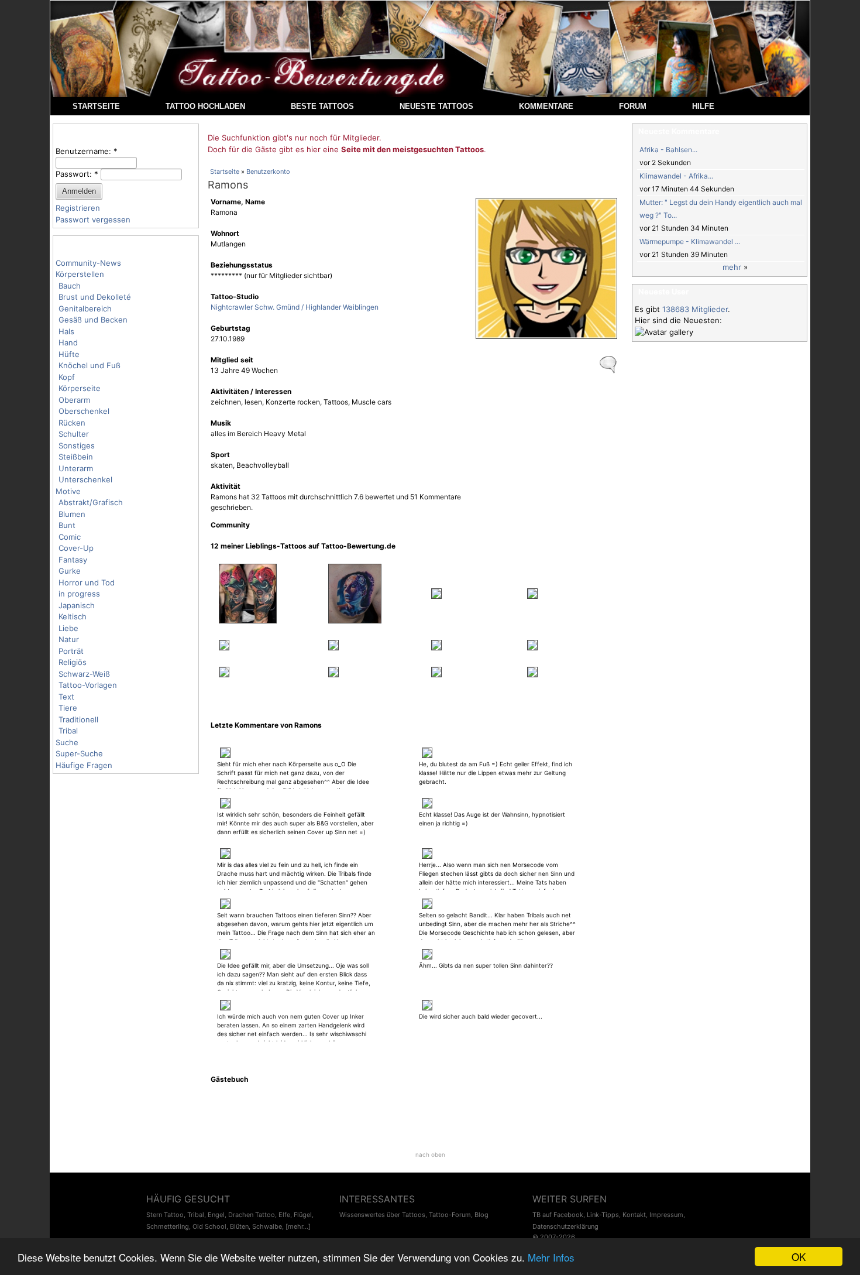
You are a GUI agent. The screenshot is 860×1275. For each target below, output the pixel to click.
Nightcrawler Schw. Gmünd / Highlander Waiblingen (295, 307)
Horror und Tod (87, 582)
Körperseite (80, 388)
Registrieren (78, 207)
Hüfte (69, 354)
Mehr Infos (551, 1257)
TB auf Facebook (557, 1215)
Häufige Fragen (84, 765)
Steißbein (76, 456)
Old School (209, 1226)
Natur (69, 639)
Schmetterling (167, 1226)
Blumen (72, 514)
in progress (79, 593)
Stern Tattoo (165, 1215)
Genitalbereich (85, 308)
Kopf (67, 377)
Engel (216, 1215)
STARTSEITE (96, 106)
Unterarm (76, 468)
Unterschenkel (85, 479)
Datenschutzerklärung (565, 1226)
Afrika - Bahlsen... (668, 149)
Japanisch (77, 605)
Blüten (239, 1226)
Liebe (68, 628)
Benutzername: (87, 151)
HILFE (703, 106)
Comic (70, 536)
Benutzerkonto (268, 171)
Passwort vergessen (93, 219)
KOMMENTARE (546, 106)
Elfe (284, 1215)
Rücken (72, 422)
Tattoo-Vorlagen (88, 685)
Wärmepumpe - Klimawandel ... (689, 241)
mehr (732, 267)
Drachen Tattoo (251, 1215)
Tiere (68, 707)
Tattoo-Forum (450, 1215)
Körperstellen (80, 274)
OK (799, 1256)
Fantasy (73, 559)
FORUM (632, 106)
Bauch (70, 285)
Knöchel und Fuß (90, 365)
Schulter (74, 433)
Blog (481, 1215)
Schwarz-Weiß (84, 673)
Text (66, 696)
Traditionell (78, 719)
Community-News (88, 263)
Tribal (68, 730)
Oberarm (74, 400)
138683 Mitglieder (695, 309)
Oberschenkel (84, 411)
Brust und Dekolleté (95, 296)
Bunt (67, 525)
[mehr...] (298, 1226)
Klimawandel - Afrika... (676, 176)
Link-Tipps (603, 1215)
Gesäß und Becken (93, 319)
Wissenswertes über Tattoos (382, 1215)
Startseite (224, 171)
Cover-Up (76, 548)
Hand (68, 342)
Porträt (71, 651)
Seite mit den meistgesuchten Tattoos (412, 149)
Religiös (73, 662)
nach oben (430, 1154)
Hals (66, 331)
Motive (68, 491)
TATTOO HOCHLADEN (205, 106)
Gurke (70, 570)
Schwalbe (267, 1226)
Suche (67, 742)
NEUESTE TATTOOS (436, 106)
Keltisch (73, 616)
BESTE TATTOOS (322, 106)
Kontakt (634, 1215)
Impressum (666, 1215)
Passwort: (77, 174)
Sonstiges (77, 445)
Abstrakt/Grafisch (91, 502)
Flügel (303, 1215)
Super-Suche (79, 753)
